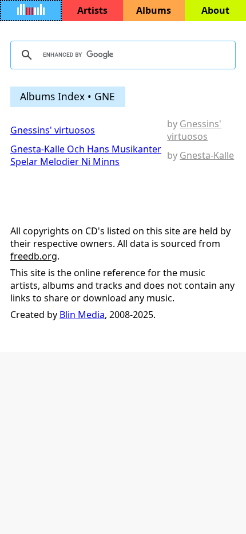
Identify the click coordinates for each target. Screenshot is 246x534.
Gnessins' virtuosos (52, 130)
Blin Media (82, 314)
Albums (153, 10)
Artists (92, 10)
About (215, 10)
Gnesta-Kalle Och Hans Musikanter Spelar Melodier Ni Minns (85, 155)
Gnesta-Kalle (207, 155)
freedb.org (33, 256)
